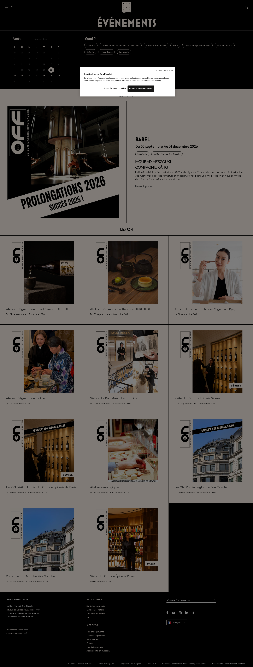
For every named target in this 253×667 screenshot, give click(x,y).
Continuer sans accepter (164, 70)
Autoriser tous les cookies (140, 88)
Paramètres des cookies (115, 88)
